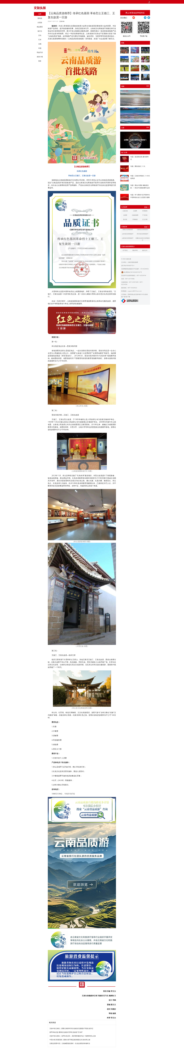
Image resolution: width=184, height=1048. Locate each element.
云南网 (135, 211)
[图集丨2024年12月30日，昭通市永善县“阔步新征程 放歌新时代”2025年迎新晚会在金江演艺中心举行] (124, 77)
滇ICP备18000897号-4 (127, 265)
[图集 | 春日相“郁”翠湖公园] (135, 68)
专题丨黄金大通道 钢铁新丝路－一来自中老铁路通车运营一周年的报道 (140, 187)
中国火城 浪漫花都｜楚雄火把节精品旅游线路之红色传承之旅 (70, 1040)
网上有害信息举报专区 (135, 12)
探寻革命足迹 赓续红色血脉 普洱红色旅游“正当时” (66, 1032)
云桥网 (125, 215)
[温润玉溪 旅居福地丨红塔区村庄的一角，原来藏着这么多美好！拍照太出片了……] (145, 77)
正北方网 (144, 219)
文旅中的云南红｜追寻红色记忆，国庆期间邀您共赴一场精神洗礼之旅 (73, 1036)
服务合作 (144, 250)
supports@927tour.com (135, 291)
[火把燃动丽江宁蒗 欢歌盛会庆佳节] (124, 50)
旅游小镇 (40, 57)
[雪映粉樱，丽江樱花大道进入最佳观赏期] (135, 50)
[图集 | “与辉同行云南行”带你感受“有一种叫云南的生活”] (145, 59)
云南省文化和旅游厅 (142, 229)
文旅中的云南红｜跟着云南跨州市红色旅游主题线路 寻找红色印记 (71, 1028)
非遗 (39, 48)
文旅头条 (61, 21)
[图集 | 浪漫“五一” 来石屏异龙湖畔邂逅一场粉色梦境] (135, 59)
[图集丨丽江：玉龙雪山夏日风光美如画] (124, 59)
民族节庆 (40, 52)
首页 (39, 14)
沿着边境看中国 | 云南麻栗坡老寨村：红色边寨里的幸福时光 (70, 1043)
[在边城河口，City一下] (145, 68)
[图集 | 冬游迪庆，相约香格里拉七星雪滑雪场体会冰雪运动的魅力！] (135, 77)
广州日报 (144, 215)
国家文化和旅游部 (128, 229)
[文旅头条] (40, 8)
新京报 (125, 219)
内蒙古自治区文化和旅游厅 (143, 239)
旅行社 (40, 31)
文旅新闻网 (135, 215)
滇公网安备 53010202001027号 (132, 272)
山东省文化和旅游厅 (127, 234)
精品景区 (40, 27)
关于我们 (125, 250)
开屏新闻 (144, 211)
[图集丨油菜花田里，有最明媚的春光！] (124, 68)
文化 (39, 35)
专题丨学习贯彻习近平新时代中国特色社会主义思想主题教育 (140, 197)
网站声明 (135, 250)
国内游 (40, 18)
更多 (147, 86)
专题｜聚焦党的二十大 (137, 166)
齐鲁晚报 (135, 219)
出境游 (40, 22)
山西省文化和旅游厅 (127, 238)
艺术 (39, 40)
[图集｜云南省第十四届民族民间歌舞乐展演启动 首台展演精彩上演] (145, 50)
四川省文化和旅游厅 (142, 234)
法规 (39, 44)
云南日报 (125, 211)
